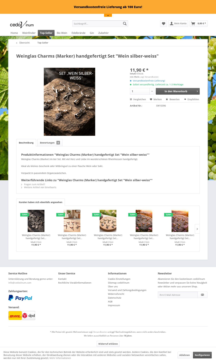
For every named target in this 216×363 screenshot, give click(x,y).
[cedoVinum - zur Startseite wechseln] (22, 24)
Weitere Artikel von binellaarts (39, 187)
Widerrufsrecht (116, 293)
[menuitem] (100, 23)
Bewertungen (49, 142)
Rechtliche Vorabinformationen (74, 282)
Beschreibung (26, 142)
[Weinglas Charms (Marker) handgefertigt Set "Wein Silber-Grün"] (108, 221)
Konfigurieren (202, 355)
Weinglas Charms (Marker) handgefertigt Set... (36, 237)
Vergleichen (139, 99)
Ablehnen (184, 355)
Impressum (114, 305)
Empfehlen (193, 99)
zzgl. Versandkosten (149, 76)
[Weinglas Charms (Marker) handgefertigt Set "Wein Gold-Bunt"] (180, 221)
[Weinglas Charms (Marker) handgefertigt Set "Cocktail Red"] (72, 221)
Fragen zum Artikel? (34, 184)
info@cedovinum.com (19, 282)
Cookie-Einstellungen (119, 278)
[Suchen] (124, 23)
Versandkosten (100, 332)
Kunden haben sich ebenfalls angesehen (40, 202)
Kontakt (62, 278)
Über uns (113, 286)
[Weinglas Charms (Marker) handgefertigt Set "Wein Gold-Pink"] (144, 221)
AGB (110, 301)
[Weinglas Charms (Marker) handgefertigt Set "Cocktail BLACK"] (36, 221)
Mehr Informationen (60, 358)
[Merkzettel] (163, 23)
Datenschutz (114, 297)
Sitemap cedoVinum (118, 282)
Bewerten (174, 99)
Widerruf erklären (108, 343)
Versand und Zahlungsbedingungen (127, 290)
